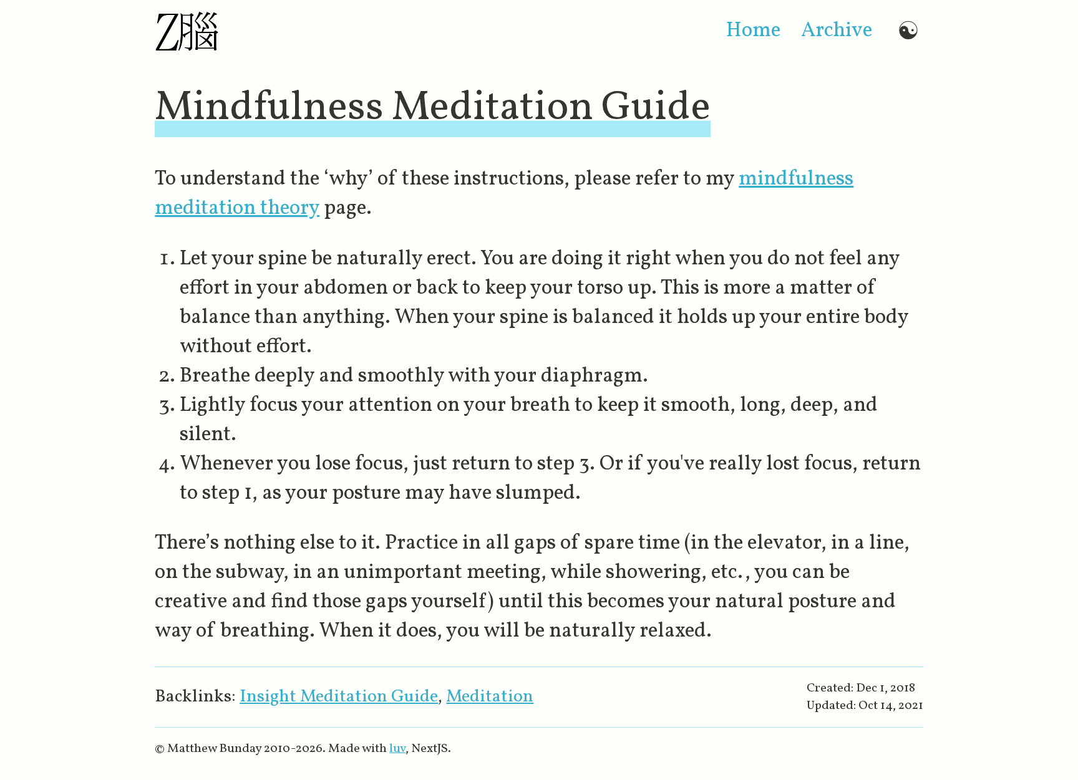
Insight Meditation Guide (339, 697)
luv (397, 749)
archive (836, 31)
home (753, 31)
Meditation (489, 697)
